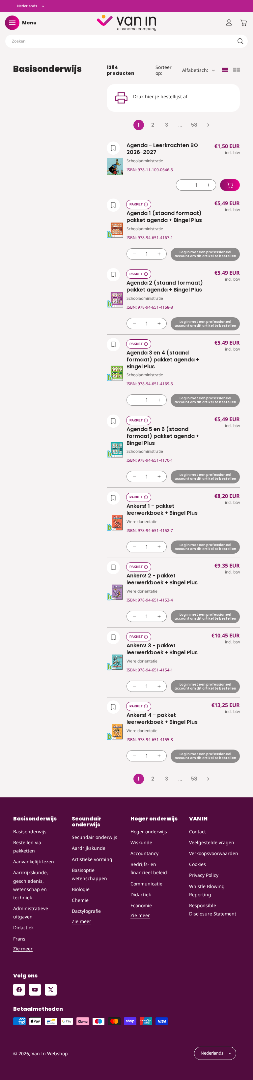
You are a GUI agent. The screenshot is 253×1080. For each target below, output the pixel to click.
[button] (12, 22)
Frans (19, 939)
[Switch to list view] (225, 70)
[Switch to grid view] (236, 70)
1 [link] (139, 124)
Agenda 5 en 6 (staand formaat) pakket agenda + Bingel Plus (162, 436)
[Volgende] (208, 125)
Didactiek (23, 927)
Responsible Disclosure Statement (212, 909)
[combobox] (126, 41)
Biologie (81, 889)
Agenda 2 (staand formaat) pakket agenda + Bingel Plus (164, 286)
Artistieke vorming (92, 859)
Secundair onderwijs (94, 837)
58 (194, 124)
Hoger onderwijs (148, 831)
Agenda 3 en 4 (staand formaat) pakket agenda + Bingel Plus (162, 360)
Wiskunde (141, 842)
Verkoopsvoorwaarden (213, 853)
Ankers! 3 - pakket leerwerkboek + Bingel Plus (162, 649)
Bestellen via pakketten (27, 846)
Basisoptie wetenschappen (89, 874)
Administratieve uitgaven (30, 912)
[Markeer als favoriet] (113, 148)
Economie (141, 905)
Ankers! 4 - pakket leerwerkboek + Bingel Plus (162, 719)
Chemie (80, 900)
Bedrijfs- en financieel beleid (148, 868)
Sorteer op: (163, 70)
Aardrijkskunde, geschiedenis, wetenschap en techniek (30, 885)
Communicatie (146, 883)
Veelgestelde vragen (211, 842)
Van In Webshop (50, 1053)
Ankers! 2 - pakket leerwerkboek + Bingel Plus (162, 579)
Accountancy (144, 853)
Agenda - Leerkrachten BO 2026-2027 (162, 149)
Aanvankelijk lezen (33, 861)
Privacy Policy (203, 875)
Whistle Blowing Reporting (207, 890)
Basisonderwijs (29, 831)
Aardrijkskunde (88, 848)
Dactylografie (86, 911)
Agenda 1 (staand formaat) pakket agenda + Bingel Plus (164, 217)
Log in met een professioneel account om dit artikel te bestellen (205, 253)
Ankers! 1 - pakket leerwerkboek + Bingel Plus (162, 510)
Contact (197, 831)
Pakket (136, 204)
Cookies (197, 864)
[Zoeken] (240, 41)
